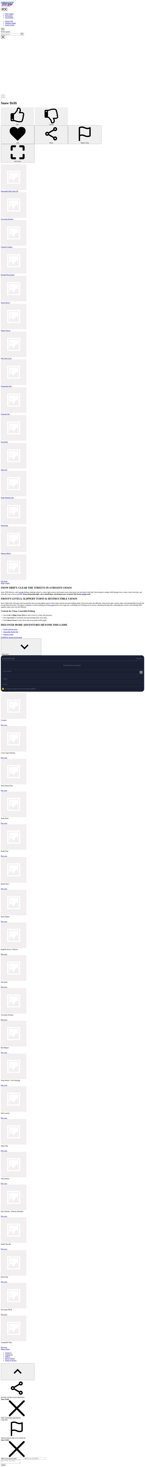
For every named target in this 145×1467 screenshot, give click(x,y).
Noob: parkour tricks (10, 629)
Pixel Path (4, 442)
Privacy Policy (10, 1358)
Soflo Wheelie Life (7, 498)
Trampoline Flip (6, 386)
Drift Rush (4, 525)
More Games (5, 583)
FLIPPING (5, 637)
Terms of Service (10, 1360)
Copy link (4, 1420)
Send (3, 1465)
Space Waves (5, 303)
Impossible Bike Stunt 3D (9, 191)
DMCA (7, 1357)
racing (84, 594)
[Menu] (4, 9)
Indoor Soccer (5, 330)
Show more (5, 654)
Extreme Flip (5, 414)
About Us (8, 1353)
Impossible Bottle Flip (10, 632)
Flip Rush (4, 581)
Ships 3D (4, 470)
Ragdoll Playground (7, 275)
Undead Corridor (6, 247)
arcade (21, 592)
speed (53, 605)
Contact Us (9, 1355)
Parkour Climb (8, 634)
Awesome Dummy (7, 219)
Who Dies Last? (6, 358)
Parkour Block (6, 553)
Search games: (6, 32)
